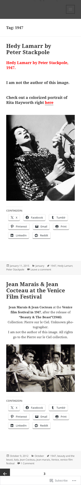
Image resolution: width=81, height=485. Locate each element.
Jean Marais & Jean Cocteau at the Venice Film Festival (35, 290)
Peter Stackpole (15, 269)
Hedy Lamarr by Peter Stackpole (28, 49)
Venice (55, 459)
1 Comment (27, 463)
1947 (53, 265)
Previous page (5, 474)
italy (16, 459)
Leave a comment (41, 269)
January (40, 265)
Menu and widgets (70, 13)
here (49, 102)
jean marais (43, 459)
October (39, 456)
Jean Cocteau (27, 459)
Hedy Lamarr (65, 265)
